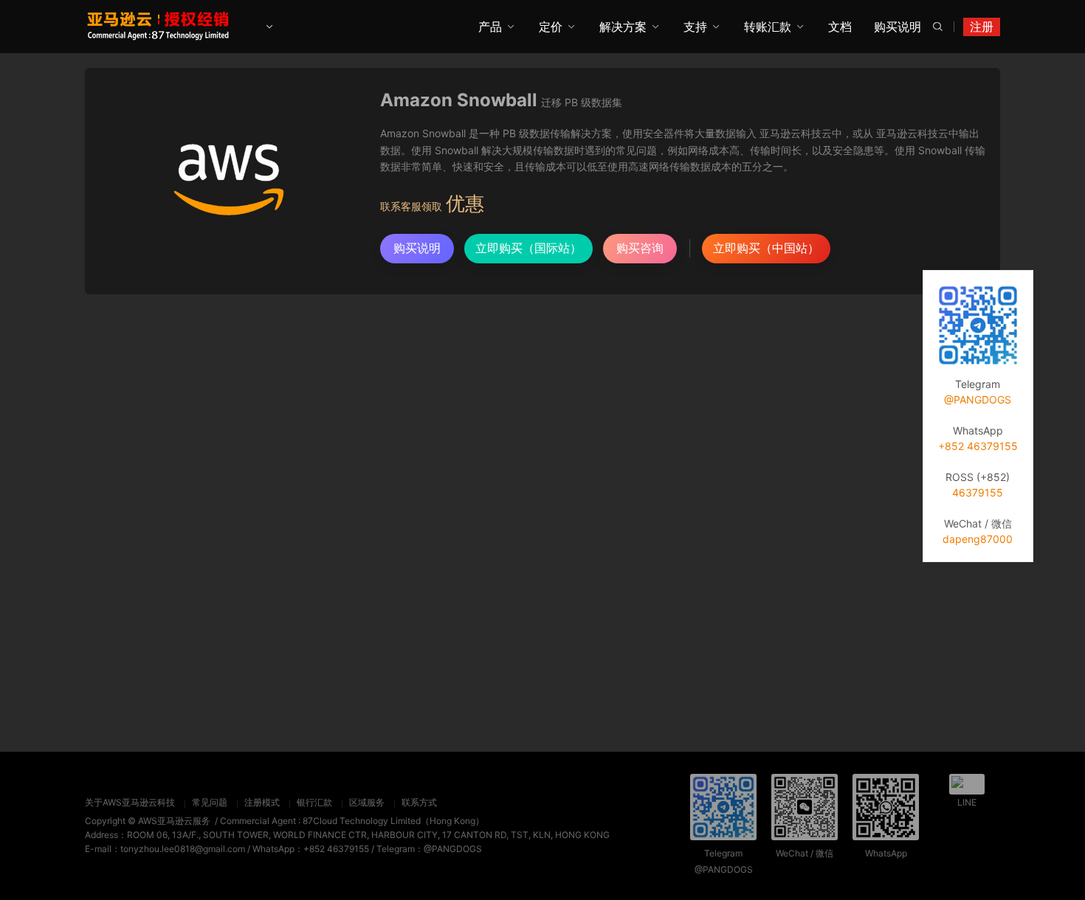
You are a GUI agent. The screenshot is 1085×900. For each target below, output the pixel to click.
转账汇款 (767, 26)
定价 (550, 26)
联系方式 (419, 802)
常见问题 (209, 802)
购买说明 (897, 26)
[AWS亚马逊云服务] (159, 25)
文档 (840, 26)
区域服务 (367, 802)
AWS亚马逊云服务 (174, 820)
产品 (490, 26)
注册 (981, 26)
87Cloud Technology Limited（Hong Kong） (393, 820)
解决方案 (623, 26)
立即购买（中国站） (766, 247)
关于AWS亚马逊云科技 (130, 802)
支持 (695, 26)
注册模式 (262, 802)
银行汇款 (314, 802)
